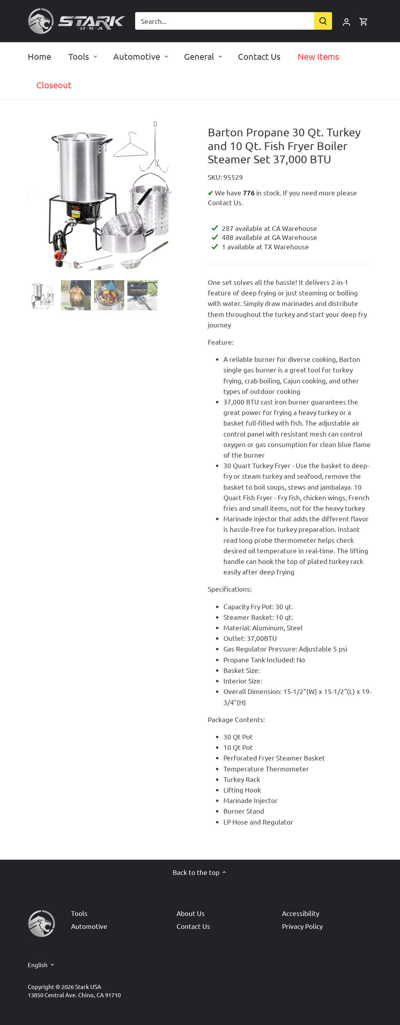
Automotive (89, 926)
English (38, 964)
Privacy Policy (302, 926)
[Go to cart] (363, 21)
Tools (79, 913)
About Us (191, 913)
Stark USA (88, 986)
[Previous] (39, 196)
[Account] (346, 21)
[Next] (177, 196)
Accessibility (300, 913)
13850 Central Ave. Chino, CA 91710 (74, 994)
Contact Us (193, 926)
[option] (108, 196)
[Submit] (323, 21)
